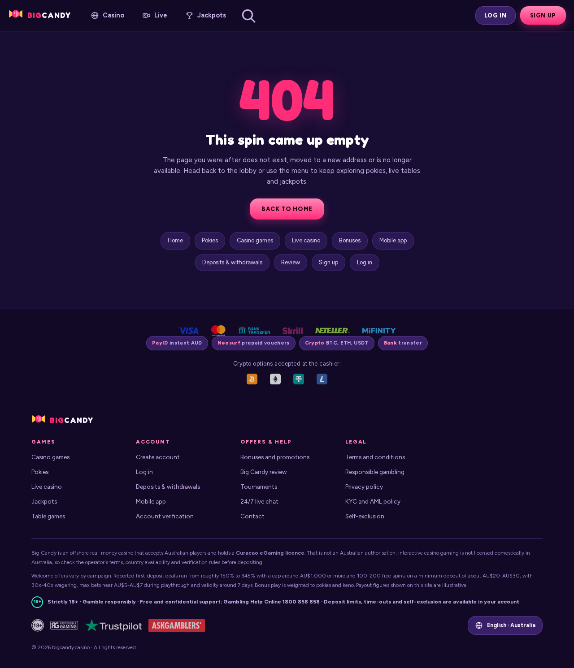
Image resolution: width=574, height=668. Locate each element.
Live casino (306, 240)
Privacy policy (364, 486)
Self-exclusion (364, 516)
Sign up (543, 15)
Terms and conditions (375, 457)
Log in (495, 15)
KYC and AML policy (372, 501)
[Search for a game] (248, 16)
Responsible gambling (374, 471)
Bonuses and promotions (274, 457)
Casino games (255, 240)
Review (290, 262)
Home (175, 240)
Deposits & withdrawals (232, 262)
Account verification (165, 516)
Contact (252, 516)
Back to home (287, 209)
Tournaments (258, 486)
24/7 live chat (259, 501)
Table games (48, 516)
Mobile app (393, 240)
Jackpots (44, 501)
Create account (158, 457)
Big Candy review (263, 471)
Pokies (210, 240)
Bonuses (350, 240)
